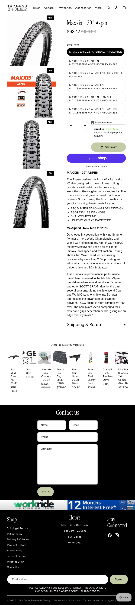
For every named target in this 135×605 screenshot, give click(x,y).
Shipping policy (109, 600)
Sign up (119, 579)
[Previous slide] (9, 358)
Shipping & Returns (85, 324)
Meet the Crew (15, 561)
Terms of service (91, 600)
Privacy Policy (14, 550)
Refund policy (14, 534)
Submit (45, 491)
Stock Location (103, 122)
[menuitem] (36, 8)
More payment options (96, 166)
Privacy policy (75, 600)
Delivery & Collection (18, 539)
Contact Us (13, 567)
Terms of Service (16, 556)
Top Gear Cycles (22, 600)
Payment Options (16, 545)
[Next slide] (17, 358)
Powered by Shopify (40, 600)
